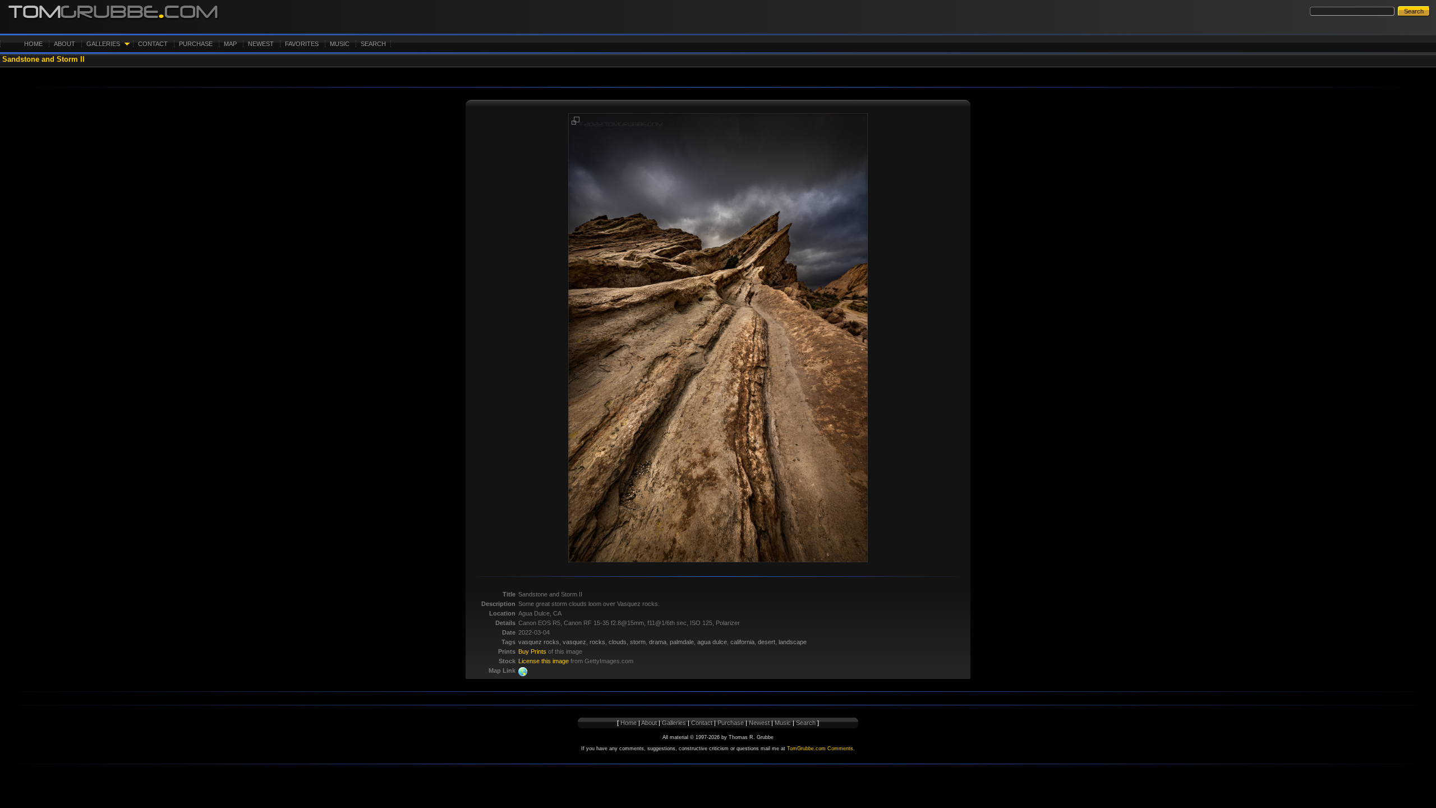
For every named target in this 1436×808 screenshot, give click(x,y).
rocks (597, 642)
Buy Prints (532, 651)
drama (657, 642)
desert (766, 642)
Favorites (302, 43)
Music (339, 43)
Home (33, 43)
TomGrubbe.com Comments (820, 748)
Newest (261, 43)
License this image (543, 661)
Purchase (196, 43)
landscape (793, 642)
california (742, 642)
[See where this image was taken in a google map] (522, 674)
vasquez (574, 642)
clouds (618, 642)
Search (373, 43)
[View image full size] (575, 123)
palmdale (682, 642)
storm (638, 642)
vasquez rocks (538, 642)
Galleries (103, 43)
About (64, 43)
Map (230, 43)
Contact (153, 43)
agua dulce (712, 642)
